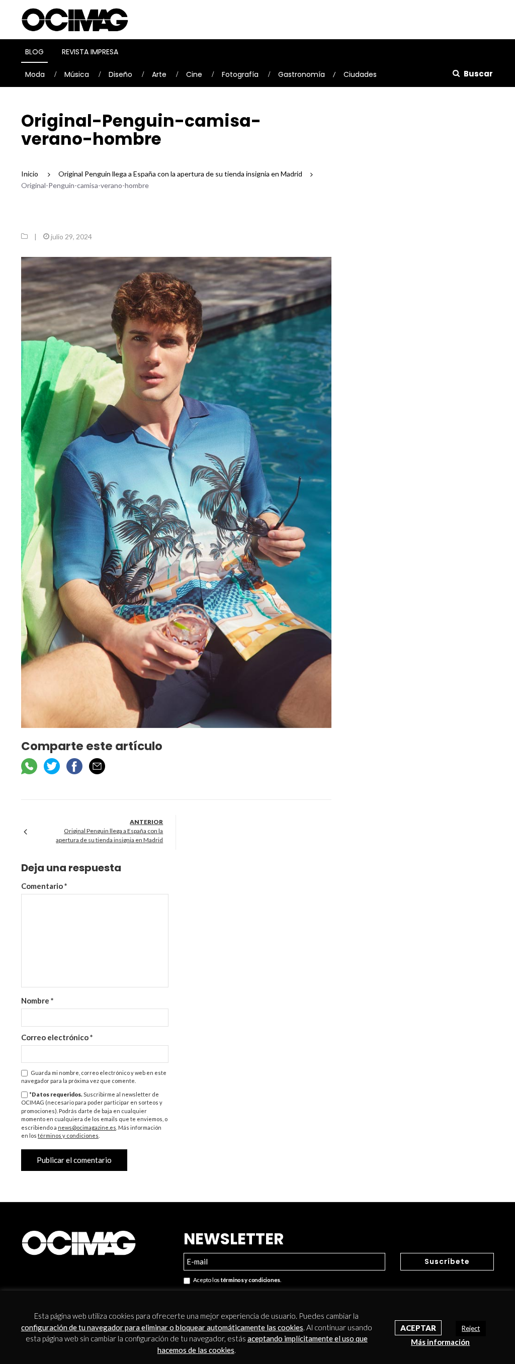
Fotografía (240, 74)
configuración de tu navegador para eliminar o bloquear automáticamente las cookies (162, 1327)
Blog (34, 52)
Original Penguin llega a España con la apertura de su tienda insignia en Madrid (109, 835)
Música (76, 74)
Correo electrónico (57, 1037)
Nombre (37, 1000)
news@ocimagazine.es (87, 1127)
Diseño (120, 74)
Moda (35, 74)
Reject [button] (471, 1328)
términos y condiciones (68, 1135)
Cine (194, 74)
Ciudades (360, 74)
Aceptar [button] (418, 1327)
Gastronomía (301, 74)
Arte (159, 74)
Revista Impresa (90, 52)
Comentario (44, 885)
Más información (440, 1341)
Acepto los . (235, 1280)
